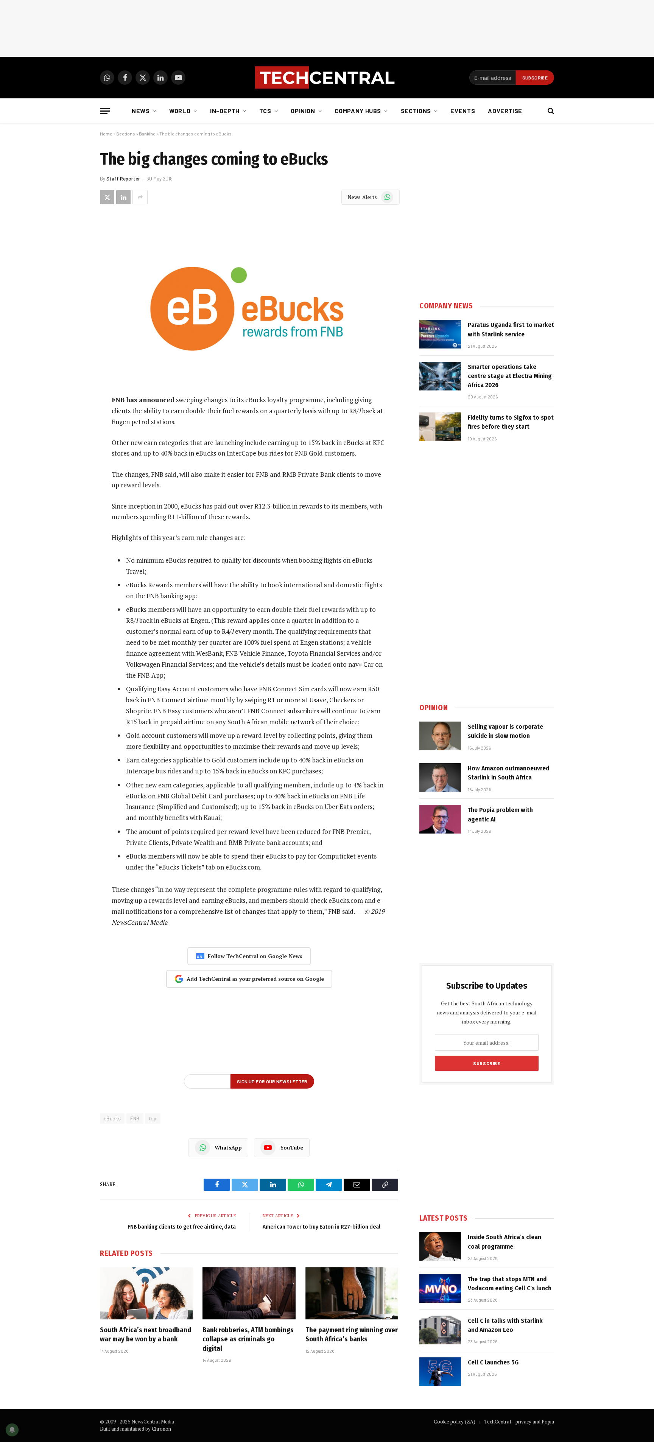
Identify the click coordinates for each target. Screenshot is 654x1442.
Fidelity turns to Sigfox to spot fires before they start (511, 422)
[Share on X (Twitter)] (107, 197)
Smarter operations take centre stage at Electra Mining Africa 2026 (510, 376)
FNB (134, 1118)
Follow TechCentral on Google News (255, 956)
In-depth (225, 110)
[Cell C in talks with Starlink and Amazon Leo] (440, 1330)
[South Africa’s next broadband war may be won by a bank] (146, 1293)
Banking (147, 133)
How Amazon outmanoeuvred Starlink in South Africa (508, 772)
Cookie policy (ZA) (454, 1421)
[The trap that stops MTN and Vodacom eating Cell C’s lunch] (440, 1288)
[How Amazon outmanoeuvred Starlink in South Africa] (440, 777)
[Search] (550, 111)
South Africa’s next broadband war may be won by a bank (145, 1334)
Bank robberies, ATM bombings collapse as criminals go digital (248, 1339)
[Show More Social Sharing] (140, 197)
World (179, 110)
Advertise (505, 110)
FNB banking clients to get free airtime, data (182, 1226)
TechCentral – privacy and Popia (519, 1421)
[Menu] (105, 111)
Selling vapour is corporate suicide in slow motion (505, 731)
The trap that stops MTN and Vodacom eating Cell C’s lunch (509, 1283)
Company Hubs (358, 110)
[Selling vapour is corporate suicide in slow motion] (440, 736)
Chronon (161, 1428)
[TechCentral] (327, 77)
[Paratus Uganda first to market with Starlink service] (440, 334)
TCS (265, 110)
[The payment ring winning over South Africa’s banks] (351, 1293)
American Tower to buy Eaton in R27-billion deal (321, 1226)
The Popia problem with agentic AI (500, 814)
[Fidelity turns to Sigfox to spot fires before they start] (440, 426)
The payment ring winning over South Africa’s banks (351, 1334)
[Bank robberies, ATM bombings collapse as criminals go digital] (248, 1293)
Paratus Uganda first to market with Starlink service (511, 329)
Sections (416, 110)
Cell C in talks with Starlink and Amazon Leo (505, 1325)
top (153, 1118)
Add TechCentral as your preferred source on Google (255, 978)
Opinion (303, 110)
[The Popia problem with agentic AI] (440, 819)
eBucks (112, 1118)
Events (462, 110)
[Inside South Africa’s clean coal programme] (440, 1246)
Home (106, 133)
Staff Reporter (123, 179)
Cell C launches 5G (493, 1362)
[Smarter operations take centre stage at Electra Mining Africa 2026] (440, 376)
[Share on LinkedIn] (123, 197)
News (141, 110)
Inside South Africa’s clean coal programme (504, 1241)
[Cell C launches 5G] (440, 1371)
